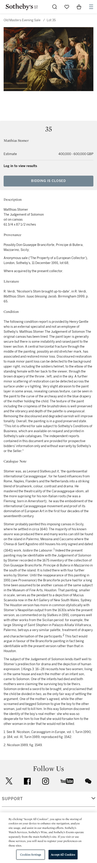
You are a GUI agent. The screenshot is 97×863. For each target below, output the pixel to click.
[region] (48, 837)
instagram (45, 781)
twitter (9, 781)
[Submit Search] (54, 7)
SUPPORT (12, 798)
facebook (27, 781)
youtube (67, 781)
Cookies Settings (30, 854)
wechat (88, 781)
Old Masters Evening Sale (22, 20)
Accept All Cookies (63, 854)
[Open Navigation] (91, 6)
